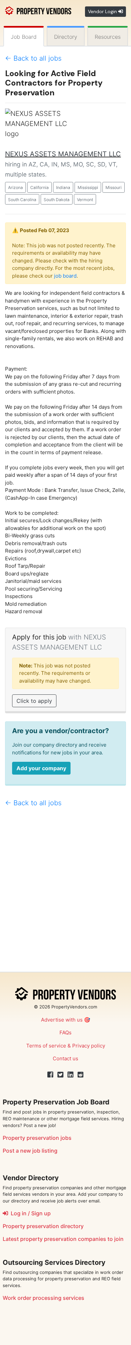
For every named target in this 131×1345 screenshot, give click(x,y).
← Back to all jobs (33, 58)
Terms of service (46, 1045)
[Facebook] (50, 1075)
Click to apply (34, 700)
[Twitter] (60, 1075)
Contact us (65, 1058)
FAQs (65, 1032)
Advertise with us (62, 1019)
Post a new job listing (30, 1150)
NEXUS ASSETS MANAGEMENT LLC (63, 154)
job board (65, 276)
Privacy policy (88, 1045)
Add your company (41, 768)
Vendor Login (103, 11)
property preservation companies (63, 1238)
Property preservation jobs (37, 1137)
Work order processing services (43, 1297)
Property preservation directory (43, 1226)
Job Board (24, 36)
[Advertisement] (65, 892)
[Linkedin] (71, 1075)
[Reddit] (81, 1075)
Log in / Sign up (29, 1213)
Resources (108, 36)
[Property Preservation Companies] (38, 10)
